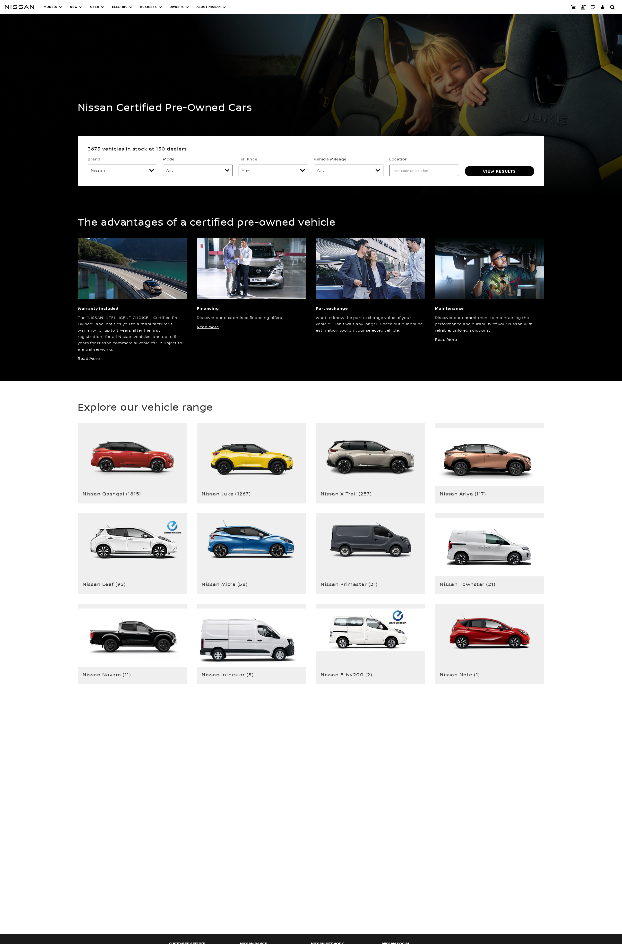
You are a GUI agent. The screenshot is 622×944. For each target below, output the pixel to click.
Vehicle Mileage (330, 159)
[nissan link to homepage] (19, 7)
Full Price (248, 159)
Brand (94, 159)
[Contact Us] (583, 7)
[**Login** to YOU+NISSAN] (602, 7)
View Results (499, 171)
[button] (53, 7)
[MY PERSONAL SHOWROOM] (593, 7)
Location (398, 159)
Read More (89, 358)
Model (169, 159)
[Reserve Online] (573, 7)
